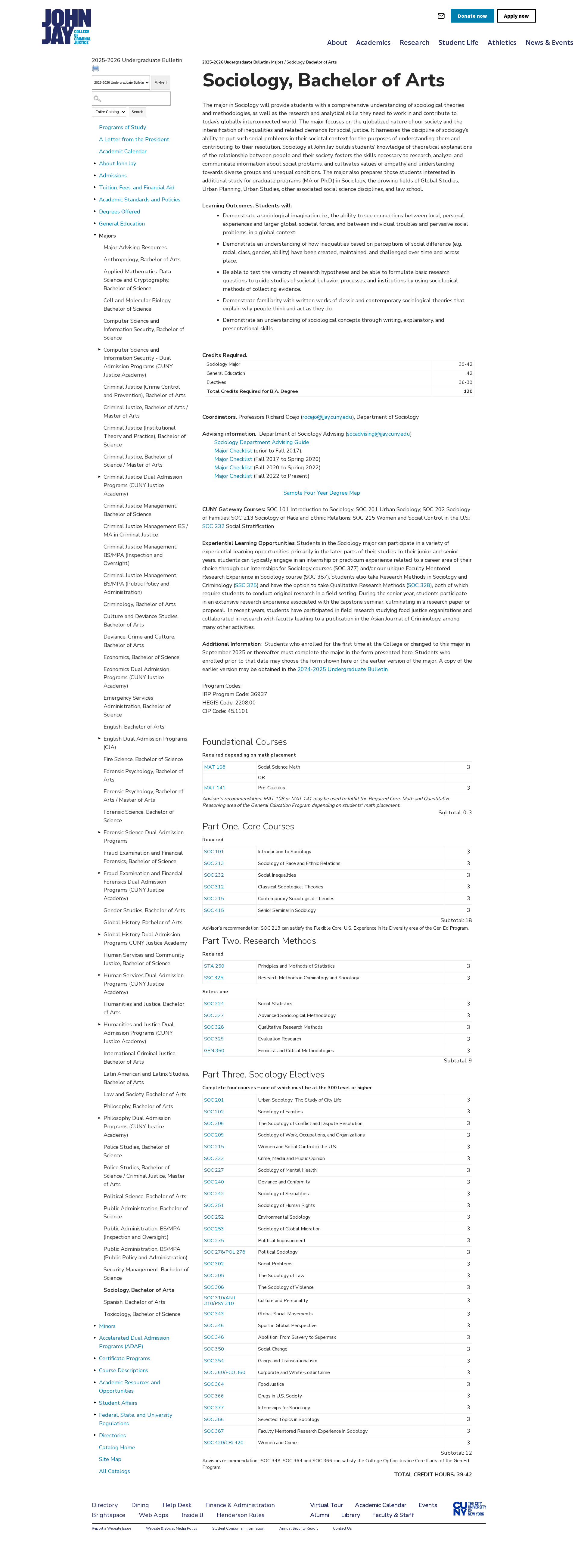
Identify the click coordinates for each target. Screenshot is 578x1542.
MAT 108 (214, 767)
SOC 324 (214, 1003)
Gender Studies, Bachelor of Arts (144, 910)
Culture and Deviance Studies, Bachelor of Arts (141, 620)
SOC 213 (214, 863)
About (337, 42)
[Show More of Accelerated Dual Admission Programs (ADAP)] (95, 1338)
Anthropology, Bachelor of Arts (142, 259)
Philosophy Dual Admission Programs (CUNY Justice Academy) (137, 1127)
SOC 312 (214, 887)
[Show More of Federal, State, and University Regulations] (95, 1415)
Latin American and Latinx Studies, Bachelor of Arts (146, 1078)
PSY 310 (224, 1303)
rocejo (309, 417)
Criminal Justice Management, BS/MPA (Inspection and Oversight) (140, 555)
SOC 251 (214, 1205)
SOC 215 (214, 1146)
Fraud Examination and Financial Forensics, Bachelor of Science (143, 857)
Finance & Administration (240, 1505)
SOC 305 (214, 1275)
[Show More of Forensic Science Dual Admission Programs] (99, 832)
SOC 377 (214, 1407)
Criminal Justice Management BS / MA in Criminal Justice (146, 530)
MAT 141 (214, 788)
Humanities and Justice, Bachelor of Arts (144, 1008)
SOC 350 (214, 1349)
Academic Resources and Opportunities (129, 1386)
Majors (107, 235)
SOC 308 (214, 1287)
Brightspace (108, 1515)
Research (415, 42)
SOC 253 (214, 1229)
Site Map (110, 1459)
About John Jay (117, 163)
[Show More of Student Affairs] (95, 1403)
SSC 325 (246, 585)
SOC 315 (214, 898)
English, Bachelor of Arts (134, 726)
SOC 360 (214, 1372)
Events (427, 1505)
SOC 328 (419, 585)
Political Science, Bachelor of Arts (145, 1196)
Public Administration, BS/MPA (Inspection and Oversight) (142, 1233)
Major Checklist (233, 450)
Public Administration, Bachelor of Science (146, 1212)
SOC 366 (214, 1396)
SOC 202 (214, 1111)
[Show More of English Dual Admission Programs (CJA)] (99, 738)
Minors (107, 1326)
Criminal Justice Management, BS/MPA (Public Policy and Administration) (140, 584)
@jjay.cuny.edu (334, 417)
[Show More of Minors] (95, 1326)
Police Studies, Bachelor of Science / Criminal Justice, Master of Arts (144, 1176)
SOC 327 (214, 1015)
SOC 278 (214, 1252)
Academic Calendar (123, 151)
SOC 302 (214, 1264)
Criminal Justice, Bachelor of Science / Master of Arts (138, 461)
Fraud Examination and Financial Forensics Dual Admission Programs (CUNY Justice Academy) (143, 886)
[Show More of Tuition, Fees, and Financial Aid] (95, 187)
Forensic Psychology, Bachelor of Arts (143, 775)
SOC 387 (214, 1431)
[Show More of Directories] (95, 1435)
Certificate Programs (124, 1358)
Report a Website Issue (111, 1528)
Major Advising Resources (135, 247)
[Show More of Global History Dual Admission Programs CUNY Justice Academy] (99, 934)
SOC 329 (214, 1039)
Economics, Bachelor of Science (141, 657)
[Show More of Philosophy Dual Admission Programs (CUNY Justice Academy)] (99, 1118)
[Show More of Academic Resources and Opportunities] (95, 1382)
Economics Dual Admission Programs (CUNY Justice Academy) (136, 678)
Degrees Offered (119, 211)
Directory (105, 1505)
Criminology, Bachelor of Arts (140, 604)
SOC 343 (214, 1313)
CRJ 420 (234, 1442)
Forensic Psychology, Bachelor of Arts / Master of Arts (143, 796)
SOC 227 (214, 1170)
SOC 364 (214, 1384)
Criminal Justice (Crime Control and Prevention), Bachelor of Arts (145, 391)
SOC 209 (214, 1135)
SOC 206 (214, 1123)
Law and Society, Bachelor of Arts (145, 1094)
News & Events (549, 42)
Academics (373, 42)
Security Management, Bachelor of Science (146, 1274)
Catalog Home (117, 1447)
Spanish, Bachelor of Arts (134, 1302)
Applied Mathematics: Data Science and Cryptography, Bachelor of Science (137, 280)
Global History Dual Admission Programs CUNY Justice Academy (145, 939)
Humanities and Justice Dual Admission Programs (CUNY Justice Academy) (139, 1033)
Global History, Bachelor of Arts (143, 922)
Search (137, 112)
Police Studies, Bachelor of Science (136, 1151)
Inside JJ (192, 1515)
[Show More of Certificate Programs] (95, 1358)
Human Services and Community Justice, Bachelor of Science (144, 959)
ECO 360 (235, 1372)
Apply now (516, 16)
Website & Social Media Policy (171, 1528)
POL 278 (235, 1252)
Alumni (319, 1515)
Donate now (472, 16)
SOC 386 (214, 1419)
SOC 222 (214, 1158)
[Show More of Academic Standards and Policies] (95, 199)
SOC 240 (214, 1182)
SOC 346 (214, 1325)
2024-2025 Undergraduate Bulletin (342, 669)
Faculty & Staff (393, 1515)
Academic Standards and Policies (139, 199)
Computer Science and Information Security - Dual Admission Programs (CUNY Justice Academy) (138, 362)
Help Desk (177, 1505)
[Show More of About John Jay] (95, 163)
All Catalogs (114, 1471)
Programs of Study (122, 127)
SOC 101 (214, 851)
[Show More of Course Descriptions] (95, 1370)
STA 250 (214, 966)
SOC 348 (214, 1337)
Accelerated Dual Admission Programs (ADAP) (134, 1342)
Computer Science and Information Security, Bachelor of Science (144, 329)
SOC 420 (214, 1442)
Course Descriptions (123, 1370)
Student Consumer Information (238, 1528)
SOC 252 (214, 1217)
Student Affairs (118, 1403)
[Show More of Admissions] (95, 175)
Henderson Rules (241, 1515)
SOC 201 (214, 1100)
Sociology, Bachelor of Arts (139, 1290)
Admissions (113, 175)
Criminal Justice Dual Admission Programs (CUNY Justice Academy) (143, 485)
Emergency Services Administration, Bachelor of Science (137, 706)
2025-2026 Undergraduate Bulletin (235, 62)
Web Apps (153, 1515)
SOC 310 (214, 1298)
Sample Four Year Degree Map (322, 492)
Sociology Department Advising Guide (261, 442)
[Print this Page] (96, 69)
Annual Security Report (298, 1528)
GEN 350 (214, 1050)
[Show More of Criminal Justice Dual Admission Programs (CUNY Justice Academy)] (99, 477)
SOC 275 (214, 1240)
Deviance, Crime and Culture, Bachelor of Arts (139, 641)
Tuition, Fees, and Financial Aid (137, 187)
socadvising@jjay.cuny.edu (378, 433)
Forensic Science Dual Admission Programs (144, 836)
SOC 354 (214, 1360)
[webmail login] (441, 16)
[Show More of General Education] (95, 223)
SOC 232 (213, 526)
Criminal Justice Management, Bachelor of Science (140, 510)
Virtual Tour (326, 1505)
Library (350, 1515)
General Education (122, 223)
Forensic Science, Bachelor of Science (139, 816)
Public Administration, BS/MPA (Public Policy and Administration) (146, 1253)
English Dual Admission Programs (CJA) (145, 743)
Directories (112, 1435)
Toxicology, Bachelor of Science (142, 1314)
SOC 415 (214, 910)
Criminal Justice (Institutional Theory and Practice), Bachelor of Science (145, 436)
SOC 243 (214, 1193)
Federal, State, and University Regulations (135, 1419)
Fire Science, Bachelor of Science (143, 759)
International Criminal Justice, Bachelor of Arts (140, 1057)
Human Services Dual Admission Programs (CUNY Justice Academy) (144, 984)
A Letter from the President (134, 139)
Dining (140, 1505)
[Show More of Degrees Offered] (95, 211)
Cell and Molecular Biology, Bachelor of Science (137, 304)
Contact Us (342, 1528)
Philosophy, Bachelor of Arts (138, 1106)
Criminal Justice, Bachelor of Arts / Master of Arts (146, 411)
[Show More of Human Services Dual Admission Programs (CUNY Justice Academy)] (99, 975)
